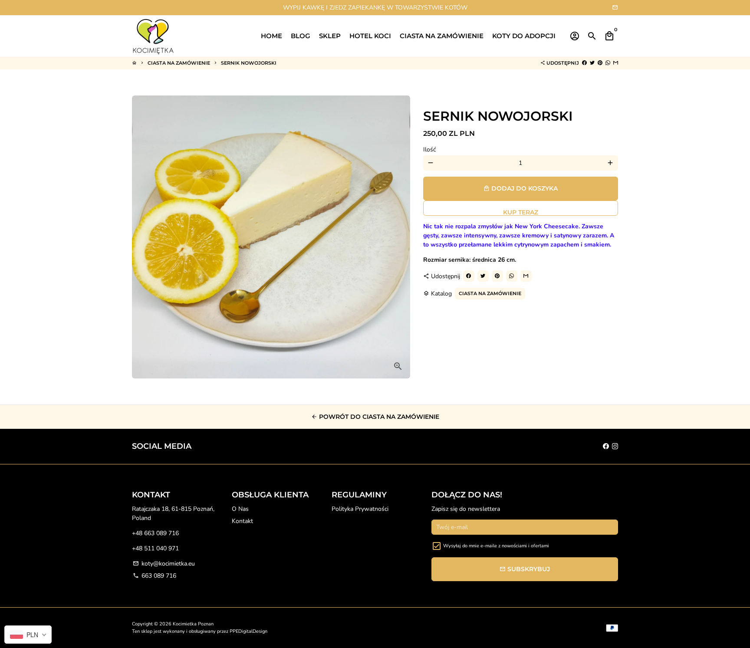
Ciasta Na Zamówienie (179, 63)
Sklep (330, 36)
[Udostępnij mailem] (615, 63)
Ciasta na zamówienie (442, 36)
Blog (300, 36)
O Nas (240, 509)
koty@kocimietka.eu (164, 563)
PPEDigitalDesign (248, 631)
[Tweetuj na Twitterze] (592, 63)
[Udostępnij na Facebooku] (584, 63)
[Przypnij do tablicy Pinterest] (600, 63)
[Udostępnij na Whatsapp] (607, 63)
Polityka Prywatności (360, 509)
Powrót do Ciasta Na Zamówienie (375, 417)
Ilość (429, 149)
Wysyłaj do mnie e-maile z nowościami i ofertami (496, 546)
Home (271, 36)
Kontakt (242, 521)
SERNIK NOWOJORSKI (248, 63)
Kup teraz (520, 212)
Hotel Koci (370, 36)
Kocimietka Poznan (193, 624)
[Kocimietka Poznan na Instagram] (615, 446)
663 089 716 (154, 576)
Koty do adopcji (524, 36)
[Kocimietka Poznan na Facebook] (606, 446)
